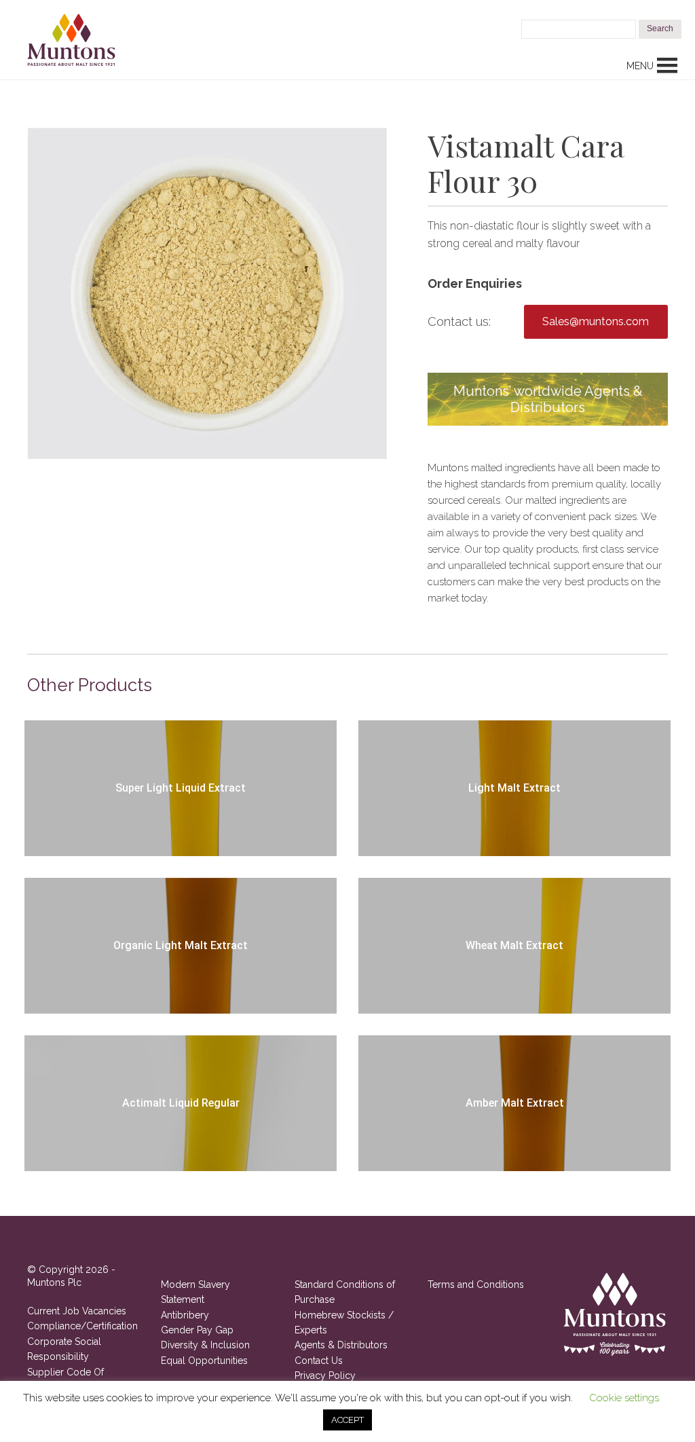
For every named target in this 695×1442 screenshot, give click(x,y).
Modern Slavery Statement (195, 1292)
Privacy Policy (325, 1375)
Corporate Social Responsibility (64, 1349)
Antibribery (185, 1315)
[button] (640, 65)
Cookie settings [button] (624, 1398)
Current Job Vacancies (76, 1311)
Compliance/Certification (82, 1325)
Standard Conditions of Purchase (345, 1292)
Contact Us (319, 1360)
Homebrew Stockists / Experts (344, 1322)
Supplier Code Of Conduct (65, 1379)
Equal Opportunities (204, 1360)
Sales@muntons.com (595, 321)
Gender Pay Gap (197, 1330)
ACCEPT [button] (347, 1420)
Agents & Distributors (341, 1344)
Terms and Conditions (476, 1284)
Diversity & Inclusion (205, 1344)
